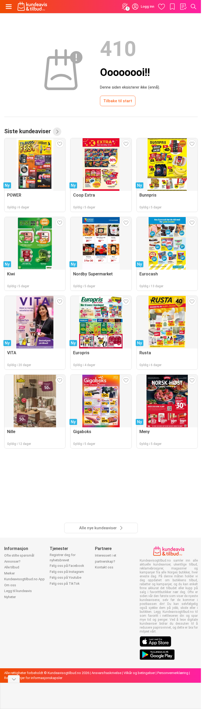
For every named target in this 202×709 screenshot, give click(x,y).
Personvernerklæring (172, 673)
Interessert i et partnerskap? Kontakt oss (105, 561)
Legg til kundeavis (18, 591)
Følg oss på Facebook (67, 566)
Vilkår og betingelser (139, 673)
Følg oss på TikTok (65, 583)
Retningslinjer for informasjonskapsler (33, 678)
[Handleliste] (183, 6)
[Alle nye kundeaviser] (57, 131)
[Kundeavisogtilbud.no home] (32, 7)
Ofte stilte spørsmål (19, 555)
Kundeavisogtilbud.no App (24, 579)
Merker (9, 573)
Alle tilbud (11, 567)
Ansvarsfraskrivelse (106, 673)
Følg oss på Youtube (65, 577)
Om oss (10, 585)
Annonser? (12, 561)
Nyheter (10, 597)
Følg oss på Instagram (67, 572)
